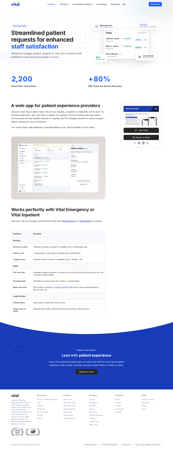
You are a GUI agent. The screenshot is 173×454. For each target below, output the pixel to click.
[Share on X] (147, 143)
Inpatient (92, 406)
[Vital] (21, 395)
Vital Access (67, 399)
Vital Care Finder (69, 403)
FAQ (123, 4)
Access (92, 399)
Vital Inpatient (85, 221)
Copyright (145, 403)
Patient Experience (96, 415)
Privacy (144, 406)
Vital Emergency (68, 221)
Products (51, 4)
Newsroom (115, 4)
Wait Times (93, 425)
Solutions (64, 4)
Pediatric (92, 418)
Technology (101, 4)
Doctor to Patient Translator (47, 399)
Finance (40, 406)
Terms (143, 409)
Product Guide (42, 412)
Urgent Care (93, 421)
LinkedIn (118, 412)
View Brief (143, 130)
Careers (118, 403)
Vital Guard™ (67, 412)
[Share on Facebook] (139, 143)
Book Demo (155, 4)
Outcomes (93, 412)
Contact (118, 406)
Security (40, 415)
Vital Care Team (69, 406)
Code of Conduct (147, 399)
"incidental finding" (61, 287)
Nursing (92, 409)
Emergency (93, 403)
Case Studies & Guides (82, 4)
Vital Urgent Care (69, 418)
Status (39, 418)
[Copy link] (135, 143)
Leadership (119, 409)
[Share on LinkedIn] (143, 143)
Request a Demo (142, 137)
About (117, 399)
